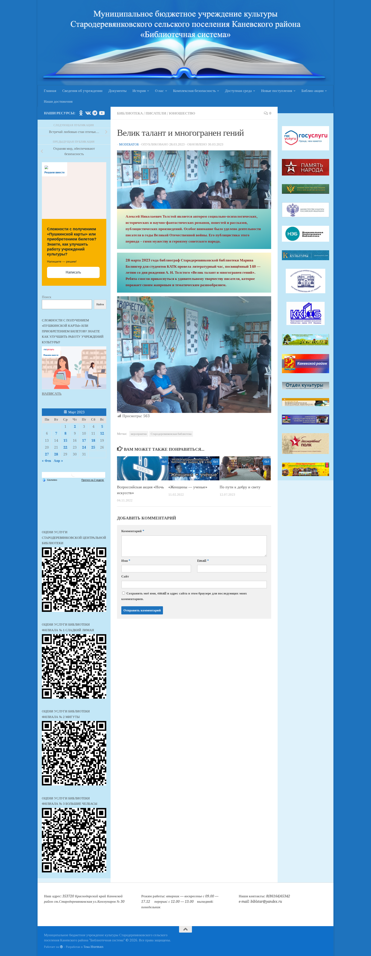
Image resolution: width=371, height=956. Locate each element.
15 (65, 440)
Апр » (58, 461)
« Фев (46, 461)
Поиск (46, 297)
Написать (73, 272)
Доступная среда (238, 91)
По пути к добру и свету (240, 487)
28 (56, 454)
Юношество (182, 113)
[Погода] (50, 479)
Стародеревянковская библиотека (171, 433)
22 (65, 447)
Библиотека (130, 113)
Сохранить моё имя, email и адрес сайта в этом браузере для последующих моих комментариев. (184, 596)
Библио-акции (312, 91)
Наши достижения (58, 101)
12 (102, 433)
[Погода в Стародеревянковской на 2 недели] (92, 480)
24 (84, 447)
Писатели (156, 113)
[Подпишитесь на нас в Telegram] (94, 113)
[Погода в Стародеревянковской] (73, 476)
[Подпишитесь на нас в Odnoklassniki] (81, 113)
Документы (117, 91)
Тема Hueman (93, 946)
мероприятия (139, 433)
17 (84, 440)
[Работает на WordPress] (61, 946)
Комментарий (132, 531)
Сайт (125, 576)
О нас (159, 91)
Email (203, 561)
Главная (50, 91)
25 (93, 447)
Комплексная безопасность (194, 91)
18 (93, 440)
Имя (125, 561)
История (139, 91)
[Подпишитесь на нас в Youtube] (101, 113)
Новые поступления (276, 91)
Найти (100, 304)
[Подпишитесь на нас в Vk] (87, 113)
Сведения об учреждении (82, 91)
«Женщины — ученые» (187, 487)
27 (47, 454)
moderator (129, 144)
